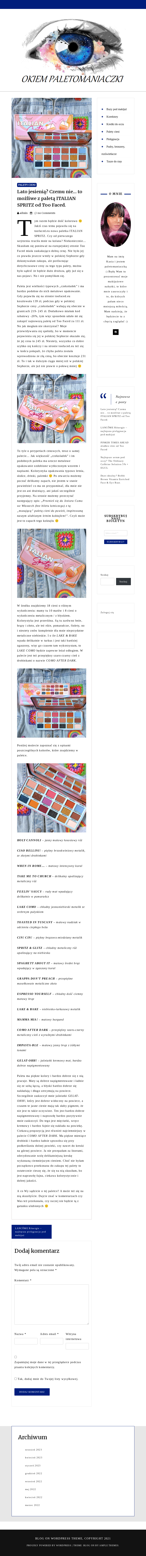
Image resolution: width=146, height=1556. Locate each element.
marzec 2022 (32, 1505)
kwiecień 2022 (33, 1497)
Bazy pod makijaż (116, 109)
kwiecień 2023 (33, 1457)
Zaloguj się (107, 612)
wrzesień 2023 (33, 1449)
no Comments (46, 213)
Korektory (112, 116)
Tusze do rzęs (114, 161)
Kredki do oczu (115, 124)
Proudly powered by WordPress (49, 1545)
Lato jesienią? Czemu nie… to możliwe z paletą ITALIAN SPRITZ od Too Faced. (49, 198)
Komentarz (23, 1280)
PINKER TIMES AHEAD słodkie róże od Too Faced (115, 446)
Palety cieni (27, 184)
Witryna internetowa (73, 1336)
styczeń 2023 (33, 1465)
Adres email (49, 1333)
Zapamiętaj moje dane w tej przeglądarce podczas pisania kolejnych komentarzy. (47, 1365)
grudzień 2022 (33, 1473)
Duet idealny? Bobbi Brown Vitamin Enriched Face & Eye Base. (115, 479)
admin (24, 213)
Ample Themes (109, 1545)
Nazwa (20, 1333)
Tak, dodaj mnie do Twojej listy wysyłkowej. (47, 1378)
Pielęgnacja (112, 139)
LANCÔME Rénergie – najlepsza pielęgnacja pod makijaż (30, 1232)
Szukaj (105, 574)
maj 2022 (30, 1489)
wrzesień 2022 (33, 1481)
